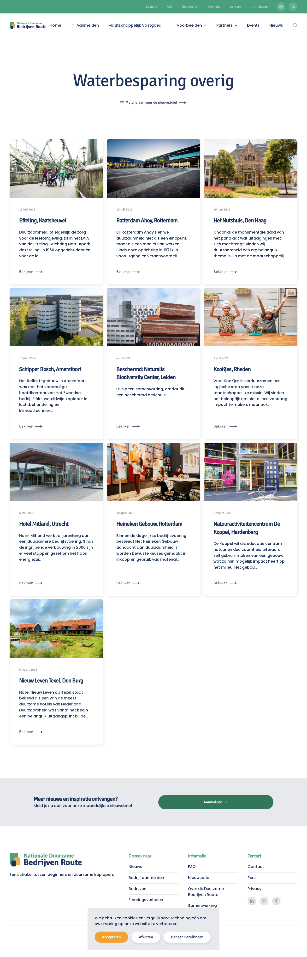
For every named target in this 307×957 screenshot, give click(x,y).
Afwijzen (146, 937)
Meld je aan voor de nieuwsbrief (151, 102)
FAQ (169, 7)
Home (55, 25)
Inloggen (263, 7)
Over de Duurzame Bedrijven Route (206, 891)
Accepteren (111, 937)
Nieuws (276, 25)
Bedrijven (137, 888)
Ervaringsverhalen (146, 900)
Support (151, 7)
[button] (295, 25)
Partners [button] (224, 25)
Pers (252, 877)
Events (253, 25)
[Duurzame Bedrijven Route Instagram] (281, 6)
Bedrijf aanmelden (146, 877)
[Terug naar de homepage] (28, 25)
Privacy (254, 888)
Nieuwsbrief (190, 7)
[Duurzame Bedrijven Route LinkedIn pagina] (293, 6)
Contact (235, 7)
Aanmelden (88, 25)
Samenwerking (202, 905)
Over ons (214, 7)
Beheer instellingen (187, 937)
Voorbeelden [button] (189, 25)
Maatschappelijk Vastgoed (134, 25)
